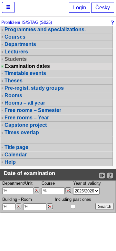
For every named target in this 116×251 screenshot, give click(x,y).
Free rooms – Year (27, 117)
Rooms (13, 95)
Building (9, 199)
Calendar (16, 154)
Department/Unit (17, 183)
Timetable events (25, 73)
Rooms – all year (25, 103)
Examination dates (27, 66)
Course (48, 183)
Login (79, 7)
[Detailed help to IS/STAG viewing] (110, 175)
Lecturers (16, 51)
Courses (15, 37)
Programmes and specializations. (45, 29)
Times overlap (22, 132)
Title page (16, 147)
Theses (14, 80)
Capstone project (26, 125)
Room (26, 199)
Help (10, 162)
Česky (102, 7)
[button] (8, 7)
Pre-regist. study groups (34, 88)
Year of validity (87, 183)
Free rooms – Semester (33, 110)
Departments (20, 44)
